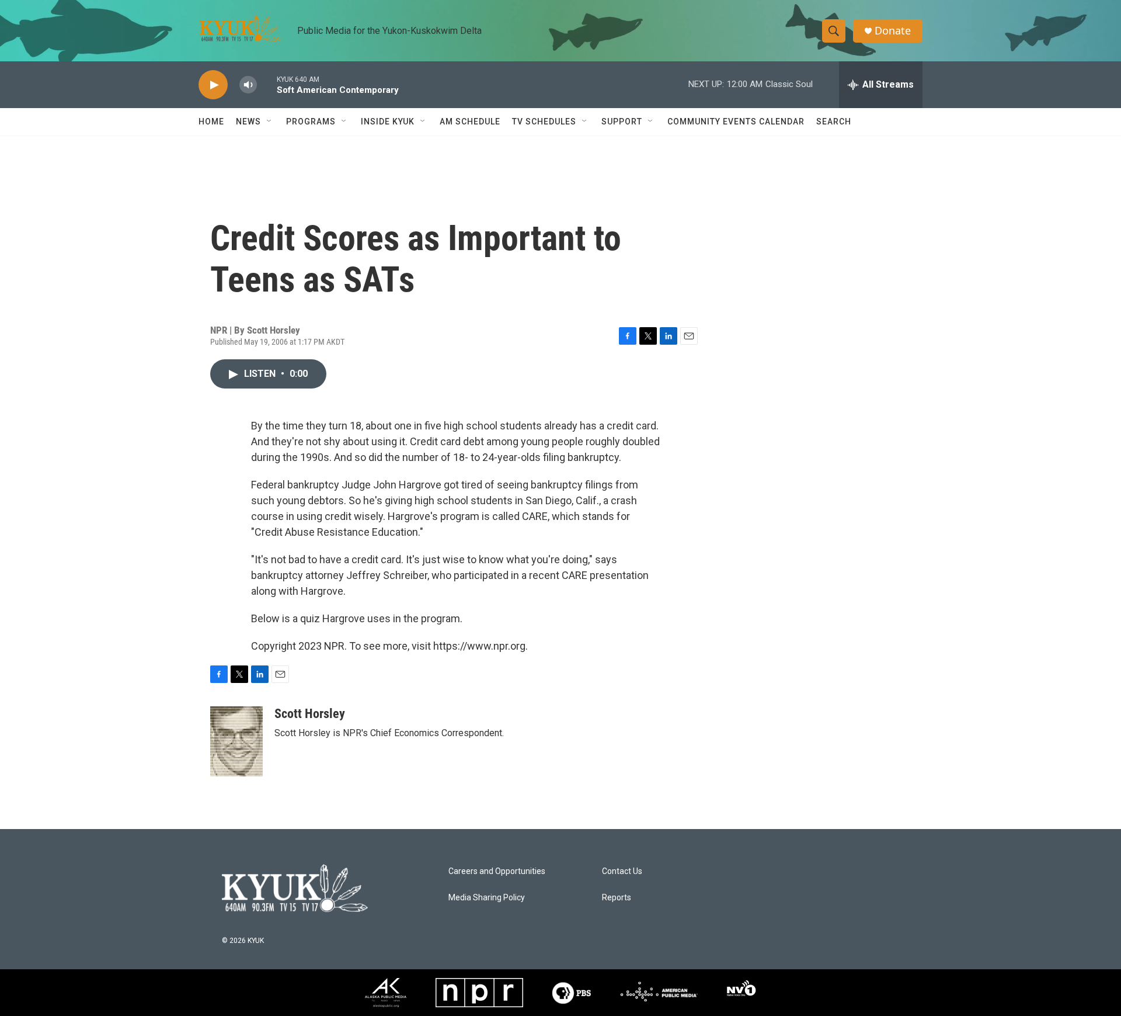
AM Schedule (470, 121)
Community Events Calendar (736, 121)
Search (833, 121)
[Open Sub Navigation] (269, 121)
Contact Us (622, 871)
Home (211, 121)
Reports (616, 897)
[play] (213, 85)
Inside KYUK (388, 121)
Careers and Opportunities (496, 871)
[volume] (248, 85)
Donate (893, 31)
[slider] (267, 84)
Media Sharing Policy (486, 897)
